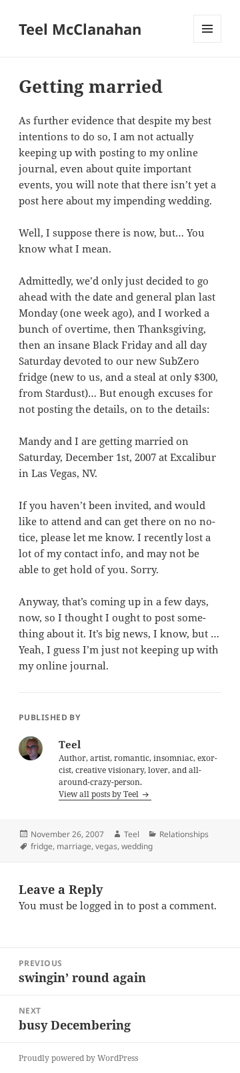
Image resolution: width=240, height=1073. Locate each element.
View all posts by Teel (100, 794)
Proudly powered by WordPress (78, 1058)
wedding (137, 846)
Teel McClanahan (80, 29)
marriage (74, 846)
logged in (102, 905)
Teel (131, 834)
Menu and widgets (207, 42)
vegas (106, 846)
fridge (42, 846)
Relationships (184, 834)
